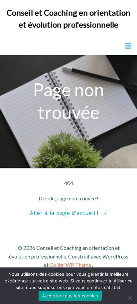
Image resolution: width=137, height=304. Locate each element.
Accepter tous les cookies (70, 295)
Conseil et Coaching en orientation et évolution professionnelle (68, 18)
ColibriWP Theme (70, 264)
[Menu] (128, 46)
